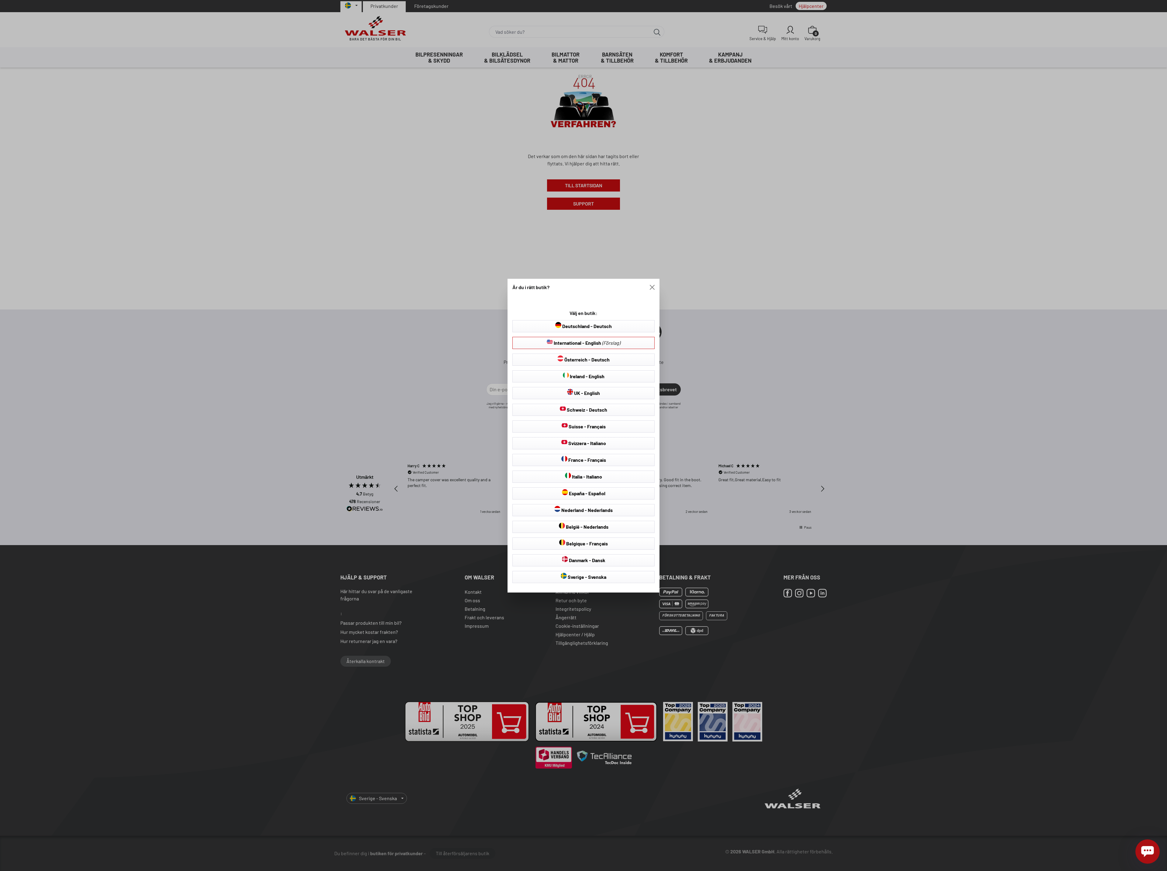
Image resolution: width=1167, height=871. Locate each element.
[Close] (652, 287)
